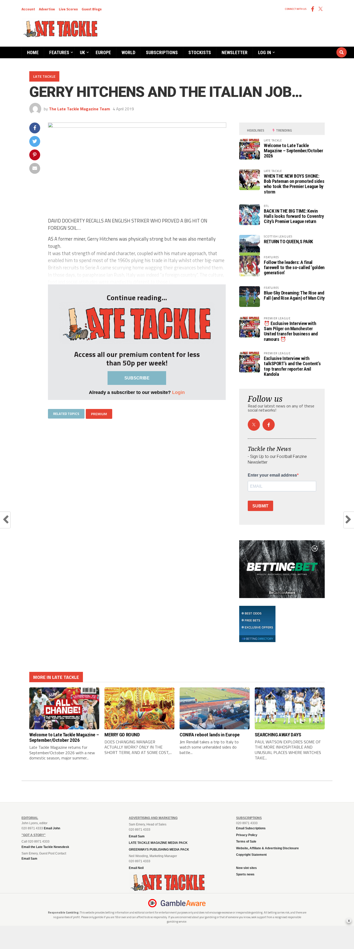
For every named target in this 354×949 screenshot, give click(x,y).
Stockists (199, 52)
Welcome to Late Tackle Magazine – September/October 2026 (293, 151)
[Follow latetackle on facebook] (269, 425)
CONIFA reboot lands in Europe (210, 735)
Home (33, 52)
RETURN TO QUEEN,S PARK (288, 241)
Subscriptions (162, 52)
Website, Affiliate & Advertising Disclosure (267, 848)
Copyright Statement (251, 855)
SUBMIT (260, 506)
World (128, 52)
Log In (264, 52)
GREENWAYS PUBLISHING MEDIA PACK (159, 849)
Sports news (245, 874)
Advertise (47, 9)
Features (59, 52)
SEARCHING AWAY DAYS (278, 735)
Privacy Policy (246, 835)
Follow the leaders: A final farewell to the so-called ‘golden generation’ (294, 267)
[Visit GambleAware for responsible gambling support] (183, 903)
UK (82, 52)
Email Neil (136, 868)
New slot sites (246, 868)
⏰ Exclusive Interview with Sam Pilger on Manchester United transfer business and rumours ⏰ (291, 331)
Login (178, 392)
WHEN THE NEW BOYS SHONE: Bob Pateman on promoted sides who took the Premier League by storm (294, 184)
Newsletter (234, 52)
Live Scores (68, 9)
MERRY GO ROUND (122, 735)
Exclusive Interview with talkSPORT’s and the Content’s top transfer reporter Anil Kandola (292, 366)
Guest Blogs (92, 9)
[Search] (310, 47)
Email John (52, 828)
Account (28, 9)
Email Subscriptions (251, 828)
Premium (99, 413)
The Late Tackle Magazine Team (79, 109)
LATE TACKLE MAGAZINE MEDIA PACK (158, 843)
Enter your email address (272, 475)
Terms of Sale (246, 841)
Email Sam (137, 836)
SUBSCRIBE (137, 378)
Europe (103, 52)
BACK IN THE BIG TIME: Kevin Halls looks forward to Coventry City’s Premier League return (294, 216)
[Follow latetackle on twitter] (254, 425)
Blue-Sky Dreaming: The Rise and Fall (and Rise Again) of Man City (294, 295)
